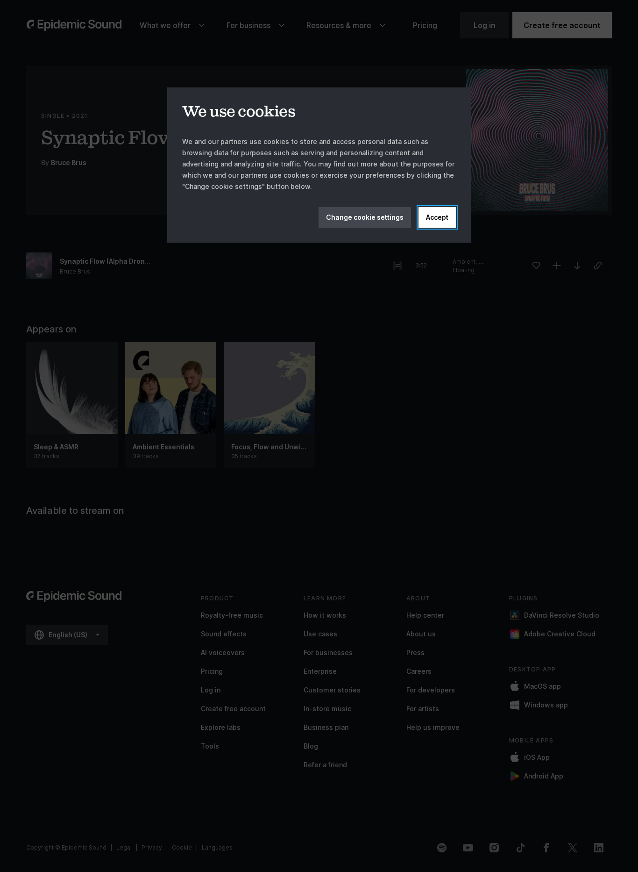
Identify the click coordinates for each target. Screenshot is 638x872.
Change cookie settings (365, 217)
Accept (437, 217)
